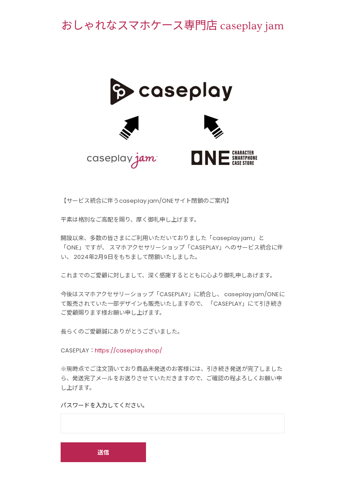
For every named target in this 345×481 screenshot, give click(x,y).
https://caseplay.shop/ (128, 350)
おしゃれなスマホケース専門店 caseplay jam (172, 25)
